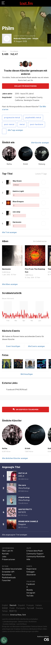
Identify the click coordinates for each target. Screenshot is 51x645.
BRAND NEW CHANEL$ (28, 521)
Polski (12, 608)
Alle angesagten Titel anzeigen (14, 534)
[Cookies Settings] (4, 640)
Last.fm (26, 3)
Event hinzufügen (13, 346)
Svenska (39, 608)
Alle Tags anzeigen (15, 130)
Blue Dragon (18, 201)
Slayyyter (22, 524)
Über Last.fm (7, 550)
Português (20, 608)
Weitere (48, 182)
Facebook (31, 584)
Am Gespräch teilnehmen (27, 409)
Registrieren (31, 569)
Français (30, 605)
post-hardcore (36, 124)
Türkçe (4, 611)
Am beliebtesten (40, 241)
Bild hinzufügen (27, 374)
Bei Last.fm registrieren (25, 86)
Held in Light (18, 191)
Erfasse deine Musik (35, 550)
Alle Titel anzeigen (9, 232)
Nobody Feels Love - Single (26, 38)
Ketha (9, 164)
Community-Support (35, 553)
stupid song (23, 497)
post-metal (9, 124)
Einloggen (31, 571)
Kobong (42, 164)
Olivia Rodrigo (24, 488)
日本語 (5, 608)
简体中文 (13, 611)
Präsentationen (8, 559)
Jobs (4, 556)
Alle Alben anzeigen (10, 284)
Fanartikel (6, 580)
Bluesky (30, 590)
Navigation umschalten (3, 3)
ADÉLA (21, 476)
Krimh (25, 164)
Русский (30, 608)
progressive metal (12, 117)
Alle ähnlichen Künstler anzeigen (15, 458)
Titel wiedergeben (43, 182)
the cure (22, 485)
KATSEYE (22, 512)
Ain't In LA (22, 473)
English (5, 605)
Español (21, 605)
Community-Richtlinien (36, 556)
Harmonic (17, 222)
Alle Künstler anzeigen (40, 142)
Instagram (31, 592)
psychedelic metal (33, 117)
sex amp (16, 212)
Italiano (38, 605)
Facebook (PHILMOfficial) (16, 389)
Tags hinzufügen (4, 131)
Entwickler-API (8, 571)
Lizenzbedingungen (10, 621)
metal (22, 124)
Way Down (17, 181)
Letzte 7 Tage (41, 173)
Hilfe (28, 559)
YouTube (30, 595)
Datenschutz (23, 621)
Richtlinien (33, 621)
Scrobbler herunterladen (12, 569)
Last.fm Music (21, 624)
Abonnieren (31, 574)
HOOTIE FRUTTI (25, 509)
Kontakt (5, 553)
